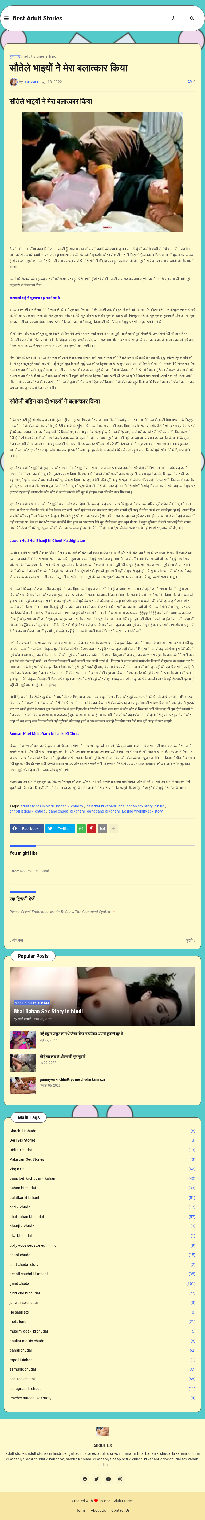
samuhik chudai (102, 1369)
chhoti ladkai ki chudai (28, 811)
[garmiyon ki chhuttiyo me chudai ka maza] (23, 1085)
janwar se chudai (102, 1302)
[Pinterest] (91, 828)
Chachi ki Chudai (102, 1131)
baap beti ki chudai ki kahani (102, 1178)
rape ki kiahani (102, 1360)
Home (80, 1510)
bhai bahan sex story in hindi (141, 806)
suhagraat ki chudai (102, 1388)
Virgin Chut (102, 1169)
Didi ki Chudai (102, 1150)
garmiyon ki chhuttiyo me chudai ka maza (72, 1079)
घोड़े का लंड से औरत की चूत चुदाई (62, 1056)
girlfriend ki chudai (102, 1293)
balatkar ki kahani (101, 806)
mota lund (102, 1321)
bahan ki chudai (102, 1188)
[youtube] (108, 1479)
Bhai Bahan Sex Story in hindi (48, 1011)
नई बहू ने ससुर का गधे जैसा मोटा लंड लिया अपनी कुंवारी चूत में (81, 1033)
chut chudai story (102, 1264)
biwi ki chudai (102, 1236)
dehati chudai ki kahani (102, 1274)
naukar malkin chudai (102, 1341)
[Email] (102, 828)
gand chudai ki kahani (67, 811)
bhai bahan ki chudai (102, 1217)
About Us (98, 1510)
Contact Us (120, 1510)
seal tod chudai (102, 1379)
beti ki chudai (102, 1207)
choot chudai (102, 1255)
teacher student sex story (102, 1398)
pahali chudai (102, 1350)
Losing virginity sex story (142, 811)
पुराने (189, 940)
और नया (17, 940)
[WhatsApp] (81, 828)
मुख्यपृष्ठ (15, 56)
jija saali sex (102, 1312)
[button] (6, 18)
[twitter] (96, 1479)
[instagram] (120, 1479)
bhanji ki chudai (102, 1226)
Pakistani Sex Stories (102, 1159)
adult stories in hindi (40, 56)
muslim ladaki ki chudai (102, 1331)
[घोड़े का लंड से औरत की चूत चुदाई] (23, 1063)
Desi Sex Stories (102, 1140)
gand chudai (102, 1283)
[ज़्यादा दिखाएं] (113, 828)
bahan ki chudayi (70, 806)
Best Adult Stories (37, 18)
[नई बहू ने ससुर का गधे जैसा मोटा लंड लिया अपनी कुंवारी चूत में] (23, 1040)
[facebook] (84, 1479)
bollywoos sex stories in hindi (102, 1245)
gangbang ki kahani (103, 811)
